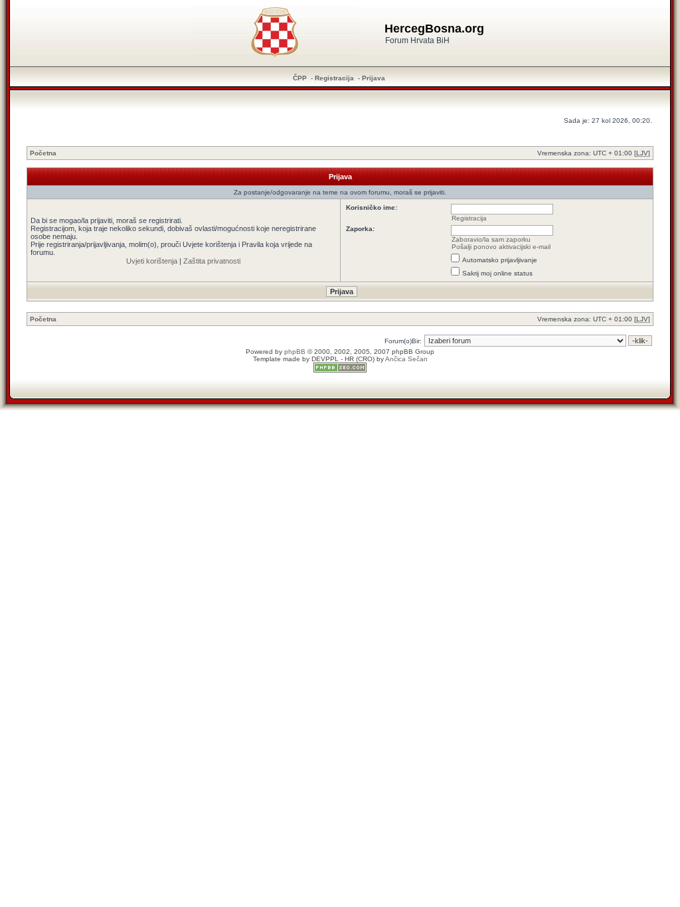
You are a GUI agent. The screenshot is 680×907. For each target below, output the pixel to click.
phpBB (294, 351)
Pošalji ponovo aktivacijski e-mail (501, 246)
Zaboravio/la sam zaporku (491, 239)
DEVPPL (325, 359)
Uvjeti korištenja (151, 261)
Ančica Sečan (406, 359)
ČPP (300, 78)
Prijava (373, 78)
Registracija (334, 78)
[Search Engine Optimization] (340, 370)
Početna (43, 153)
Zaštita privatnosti (211, 261)
